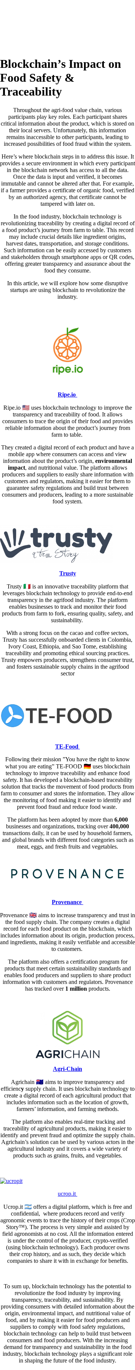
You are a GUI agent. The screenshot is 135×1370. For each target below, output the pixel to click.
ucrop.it (67, 1193)
